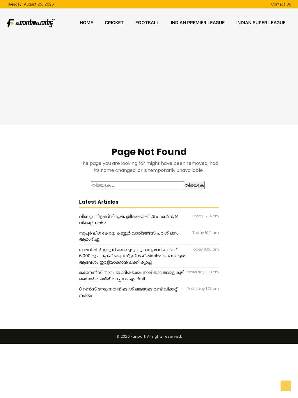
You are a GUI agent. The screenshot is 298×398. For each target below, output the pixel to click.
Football (147, 22)
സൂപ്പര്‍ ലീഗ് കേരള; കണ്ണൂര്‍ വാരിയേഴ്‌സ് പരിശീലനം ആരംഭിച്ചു (129, 236)
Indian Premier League (198, 22)
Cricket (114, 22)
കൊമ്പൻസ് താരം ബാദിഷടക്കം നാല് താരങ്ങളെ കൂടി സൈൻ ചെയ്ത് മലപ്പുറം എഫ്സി (131, 276)
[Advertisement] (149, 77)
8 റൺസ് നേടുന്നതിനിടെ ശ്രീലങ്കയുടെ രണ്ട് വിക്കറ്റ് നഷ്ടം (128, 292)
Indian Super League (260, 22)
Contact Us (281, 4)
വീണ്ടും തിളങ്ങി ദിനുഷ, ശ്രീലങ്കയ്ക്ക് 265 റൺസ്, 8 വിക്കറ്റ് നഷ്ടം (128, 220)
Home (86, 22)
